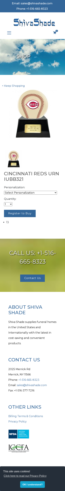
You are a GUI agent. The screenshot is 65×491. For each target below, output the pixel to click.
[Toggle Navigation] (9, 33)
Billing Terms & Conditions (25, 416)
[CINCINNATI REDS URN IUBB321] (13, 158)
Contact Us (32, 278)
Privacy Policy (17, 421)
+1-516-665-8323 (28, 379)
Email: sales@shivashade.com (32, 3)
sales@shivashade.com (32, 385)
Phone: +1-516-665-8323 (32, 8)
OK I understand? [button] (32, 484)
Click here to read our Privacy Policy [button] (25, 475)
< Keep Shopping (13, 85)
